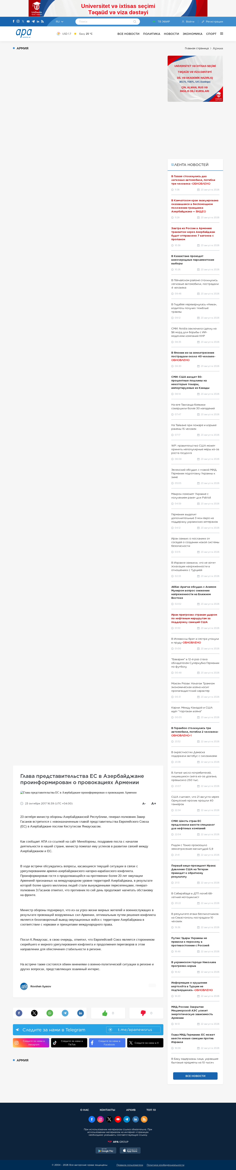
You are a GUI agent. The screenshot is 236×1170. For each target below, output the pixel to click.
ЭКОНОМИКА (192, 34)
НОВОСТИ (171, 34)
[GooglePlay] (106, 1150)
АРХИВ (131, 1109)
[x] (109, 1119)
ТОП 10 (151, 1109)
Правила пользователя (130, 1165)
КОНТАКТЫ (107, 1109)
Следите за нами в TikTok (72, 1043)
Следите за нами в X (147, 1042)
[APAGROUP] (118, 1142)
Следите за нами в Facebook (109, 1043)
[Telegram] (33, 21)
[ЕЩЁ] (219, 33)
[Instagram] (18, 21)
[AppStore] (130, 1150)
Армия (218, 48)
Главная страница (197, 48)
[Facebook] (13, 21)
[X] (23, 21)
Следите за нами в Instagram (34, 1043)
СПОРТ (211, 34)
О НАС (84, 1109)
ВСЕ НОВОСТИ (128, 34)
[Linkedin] (38, 21)
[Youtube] (28, 21)
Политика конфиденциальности (165, 1165)
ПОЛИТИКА (151, 34)
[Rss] (42, 21)
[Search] (134, 22)
